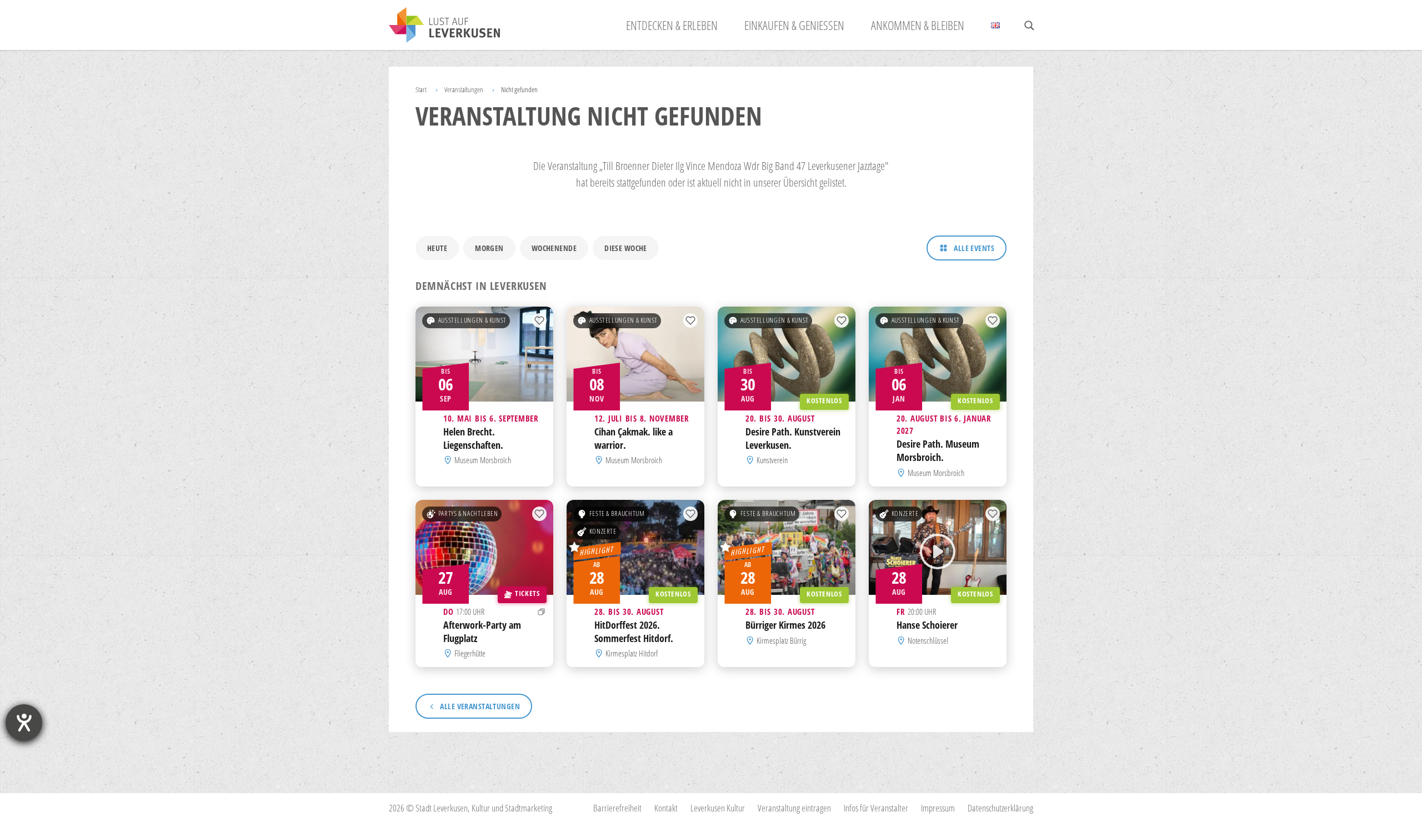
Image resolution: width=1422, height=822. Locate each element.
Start (421, 89)
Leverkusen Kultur (717, 807)
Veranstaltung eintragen (794, 807)
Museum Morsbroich (482, 460)
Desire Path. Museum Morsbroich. (938, 451)
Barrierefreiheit (617, 807)
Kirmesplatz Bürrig (781, 640)
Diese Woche (625, 248)
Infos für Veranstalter (876, 807)
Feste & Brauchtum (617, 513)
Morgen (489, 248)
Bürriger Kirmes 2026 (785, 624)
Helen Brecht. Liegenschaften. (473, 438)
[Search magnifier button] (1029, 25)
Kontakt (666, 807)
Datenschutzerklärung (1000, 807)
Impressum (938, 807)
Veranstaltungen (463, 89)
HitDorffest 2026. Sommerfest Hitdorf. (633, 631)
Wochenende (554, 248)
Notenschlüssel (928, 640)
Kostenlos (824, 400)
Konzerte (603, 531)
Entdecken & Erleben (672, 25)
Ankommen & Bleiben (917, 25)
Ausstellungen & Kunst (472, 320)
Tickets (527, 593)
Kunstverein (772, 460)
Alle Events (974, 248)
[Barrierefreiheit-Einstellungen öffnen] (24, 722)
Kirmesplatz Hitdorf (631, 653)
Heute (437, 248)
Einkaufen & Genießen (794, 25)
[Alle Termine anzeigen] (541, 611)
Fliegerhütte (469, 653)
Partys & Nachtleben (468, 513)
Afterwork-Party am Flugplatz (482, 631)
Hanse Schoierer (927, 624)
